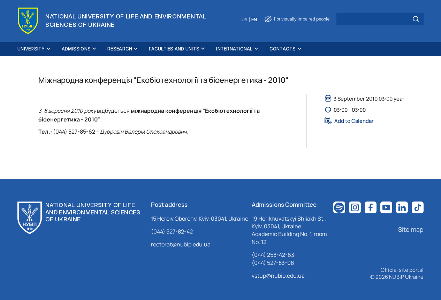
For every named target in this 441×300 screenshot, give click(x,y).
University (31, 49)
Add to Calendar (354, 120)
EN (254, 19)
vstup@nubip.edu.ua (278, 275)
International (234, 49)
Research (119, 49)
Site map (411, 229)
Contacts (282, 49)
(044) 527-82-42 (172, 231)
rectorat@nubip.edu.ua (181, 244)
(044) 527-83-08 (273, 263)
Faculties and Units (174, 49)
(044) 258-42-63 (273, 255)
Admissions (76, 49)
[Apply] (416, 19)
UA (245, 19)
